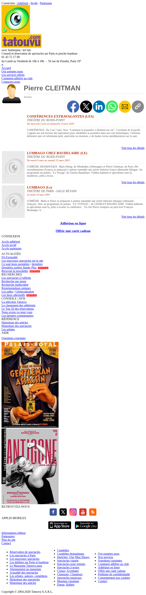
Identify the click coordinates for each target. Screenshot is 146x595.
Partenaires (8, 536)
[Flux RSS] (91, 514)
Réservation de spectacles (25, 552)
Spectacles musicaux (69, 577)
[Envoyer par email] (125, 107)
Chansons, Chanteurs (70, 574)
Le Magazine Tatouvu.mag (26, 565)
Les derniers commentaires (17, 315)
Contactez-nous (11, 81)
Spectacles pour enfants (71, 564)
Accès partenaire (11, 248)
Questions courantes (14, 338)
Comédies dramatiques (70, 553)
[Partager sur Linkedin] (99, 107)
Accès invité (9, 245)
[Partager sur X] (86, 107)
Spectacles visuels (68, 560)
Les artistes (8, 329)
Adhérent (22, 3)
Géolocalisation (24, 291)
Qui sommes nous (12, 71)
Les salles (7, 291)
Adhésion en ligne (73, 223)
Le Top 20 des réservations (18, 308)
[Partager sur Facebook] (73, 107)
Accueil (6, 68)
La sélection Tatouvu (14, 302)
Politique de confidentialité (114, 574)
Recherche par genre (14, 281)
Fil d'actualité (9, 257)
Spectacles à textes (68, 567)
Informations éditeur (14, 533)
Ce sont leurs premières (15, 264)
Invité (34, 3)
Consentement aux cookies (114, 577)
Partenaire (46, 3)
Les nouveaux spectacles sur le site (22, 260)
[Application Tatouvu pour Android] (86, 529)
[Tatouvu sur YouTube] (81, 514)
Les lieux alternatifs (13, 295)
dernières (37, 264)
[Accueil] (16, 32)
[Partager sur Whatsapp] (112, 107)
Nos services (105, 557)
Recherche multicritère (15, 284)
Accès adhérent (11, 241)
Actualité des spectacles (24, 572)
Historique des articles (15, 322)
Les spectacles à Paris (23, 555)
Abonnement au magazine (25, 569)
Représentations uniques (16, 288)
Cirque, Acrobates (68, 570)
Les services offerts (13, 74)
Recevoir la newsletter (15, 271)
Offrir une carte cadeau (73, 231)
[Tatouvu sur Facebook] (53, 514)
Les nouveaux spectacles (24, 558)
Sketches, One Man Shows (73, 557)
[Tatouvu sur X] (62, 514)
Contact (6, 543)
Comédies (63, 550)
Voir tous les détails (132, 148)
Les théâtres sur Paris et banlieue (29, 562)
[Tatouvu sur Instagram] (72, 514)
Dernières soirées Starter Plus (19, 267)
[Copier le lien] (138, 107)
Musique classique (68, 581)
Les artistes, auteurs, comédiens (28, 576)
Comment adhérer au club (17, 78)
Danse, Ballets (65, 584)
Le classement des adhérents (18, 305)
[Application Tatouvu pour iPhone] (60, 529)
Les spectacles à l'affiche (16, 277)
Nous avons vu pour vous (17, 312)
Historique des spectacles (17, 326)
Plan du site (8, 539)
